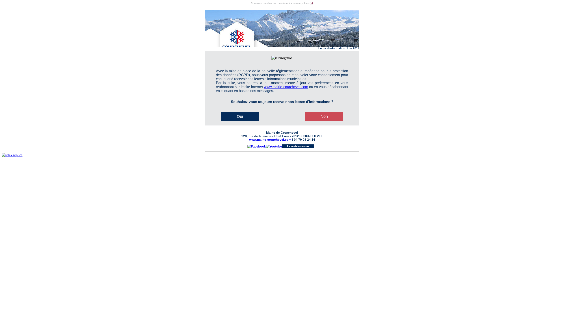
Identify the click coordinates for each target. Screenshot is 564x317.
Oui (240, 116)
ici (311, 3)
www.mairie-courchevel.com (286, 87)
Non (324, 116)
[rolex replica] (12, 155)
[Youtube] (274, 146)
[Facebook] (256, 146)
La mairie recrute (298, 146)
